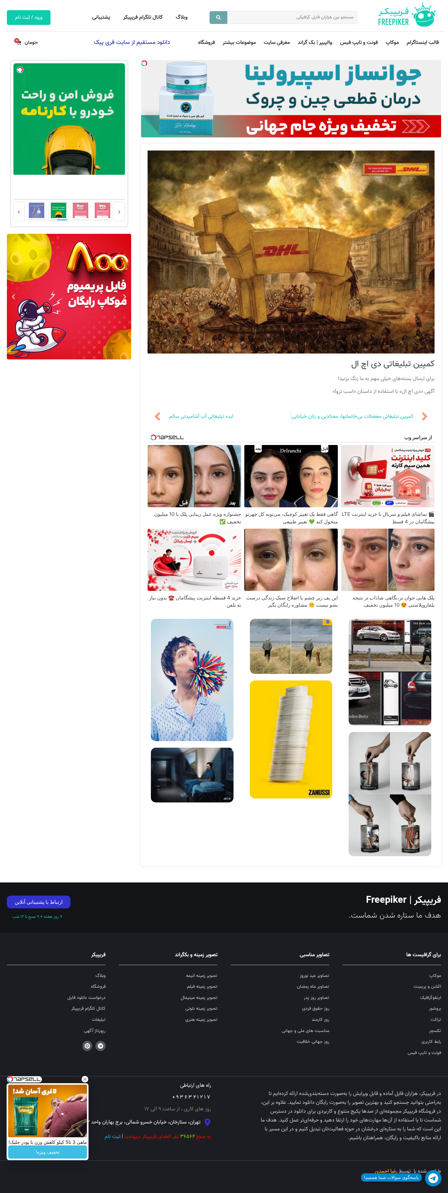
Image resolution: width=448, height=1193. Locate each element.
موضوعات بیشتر (239, 42)
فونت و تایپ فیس (359, 42)
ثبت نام (112, 1136)
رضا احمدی (386, 1171)
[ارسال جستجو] (218, 17)
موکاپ (392, 42)
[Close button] (85, 1079)
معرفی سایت (277, 42)
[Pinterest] (87, 1046)
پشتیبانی (101, 17)
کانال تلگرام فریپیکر (143, 17)
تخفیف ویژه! (48, 1152)
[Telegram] (100, 1046)
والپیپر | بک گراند (315, 42)
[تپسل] (144, 63)
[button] (124, 296)
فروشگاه (206, 42)
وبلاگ (182, 17)
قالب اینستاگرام (423, 42)
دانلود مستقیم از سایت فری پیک (132, 42)
